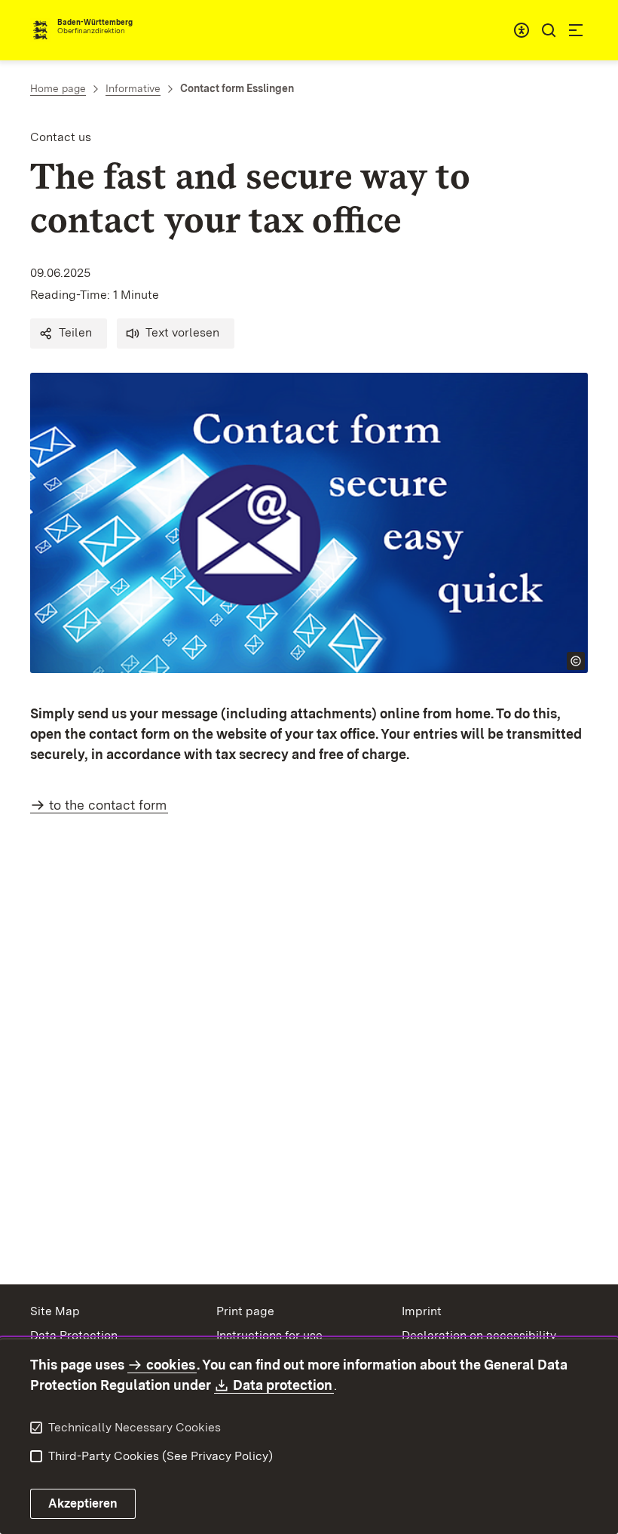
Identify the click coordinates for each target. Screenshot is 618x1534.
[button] (68, 333)
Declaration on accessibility (479, 1335)
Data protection (283, 1385)
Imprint (422, 1311)
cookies (170, 1365)
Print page (245, 1311)
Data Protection (74, 1335)
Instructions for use (269, 1335)
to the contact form (108, 805)
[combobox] (521, 30)
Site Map (55, 1311)
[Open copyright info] (576, 661)
